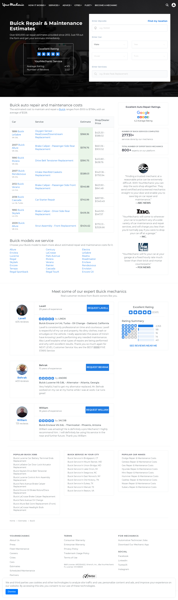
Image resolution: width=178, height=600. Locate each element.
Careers (14, 553)
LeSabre (86, 252)
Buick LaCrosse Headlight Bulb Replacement (28, 508)
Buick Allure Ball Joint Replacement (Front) (34, 504)
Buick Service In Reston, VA (81, 490)
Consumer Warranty (74, 540)
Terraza (14, 268)
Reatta (86, 256)
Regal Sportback (19, 271)
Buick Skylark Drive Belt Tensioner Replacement (30, 472)
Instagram (123, 569)
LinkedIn (122, 560)
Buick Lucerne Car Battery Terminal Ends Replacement (33, 459)
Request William (97, 410)
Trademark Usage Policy (76, 553)
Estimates (15, 566)
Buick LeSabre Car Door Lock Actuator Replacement (32, 466)
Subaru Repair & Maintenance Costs (139, 487)
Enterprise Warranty (74, 544)
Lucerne (14, 256)
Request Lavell (98, 308)
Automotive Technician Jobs (132, 540)
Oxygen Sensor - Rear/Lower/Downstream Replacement (49, 134)
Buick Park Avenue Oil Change (28, 500)
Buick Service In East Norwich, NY (84, 476)
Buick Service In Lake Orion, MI (83, 469)
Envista (14, 252)
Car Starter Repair (45, 199)
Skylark (14, 262)
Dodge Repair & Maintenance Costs (139, 458)
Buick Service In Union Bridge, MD (84, 465)
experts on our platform (143, 150)
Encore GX (88, 271)
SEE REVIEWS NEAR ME (143, 345)
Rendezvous (89, 265)
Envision (87, 268)
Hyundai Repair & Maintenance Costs (140, 469)
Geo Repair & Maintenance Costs (137, 465)
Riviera (49, 259)
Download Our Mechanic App (133, 544)
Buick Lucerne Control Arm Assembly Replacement (31, 478)
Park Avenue (53, 256)
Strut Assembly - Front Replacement (55, 226)
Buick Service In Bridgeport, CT (83, 458)
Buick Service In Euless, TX (80, 483)
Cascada (50, 268)
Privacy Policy (71, 549)
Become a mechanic (106, 5)
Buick (62, 109)
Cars (12, 562)
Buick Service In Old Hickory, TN (83, 480)
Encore (14, 265)
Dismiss (12, 591)
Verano (50, 262)
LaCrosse (51, 252)
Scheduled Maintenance (22, 570)
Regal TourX (52, 271)
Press (12, 544)
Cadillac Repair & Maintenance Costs (139, 480)
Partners (14, 575)
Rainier (50, 265)
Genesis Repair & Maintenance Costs (139, 462)
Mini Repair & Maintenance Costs (138, 472)
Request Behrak (97, 367)
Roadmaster (89, 259)
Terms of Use (70, 557)
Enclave (86, 262)
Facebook (123, 556)
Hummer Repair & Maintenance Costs (140, 476)
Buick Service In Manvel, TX (81, 487)
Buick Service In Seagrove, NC (82, 472)
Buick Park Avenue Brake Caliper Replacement (29, 485)
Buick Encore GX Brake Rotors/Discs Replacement (31, 491)
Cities (12, 557)
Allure (13, 249)
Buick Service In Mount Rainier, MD (85, 462)
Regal (13, 259)
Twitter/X (122, 564)
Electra (86, 249)
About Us (14, 540)
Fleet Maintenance (19, 549)
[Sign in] (173, 5)
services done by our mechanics (137, 139)
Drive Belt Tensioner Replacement (54, 160)
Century (50, 249)
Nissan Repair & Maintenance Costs (139, 483)
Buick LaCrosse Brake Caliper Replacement (34, 496)
